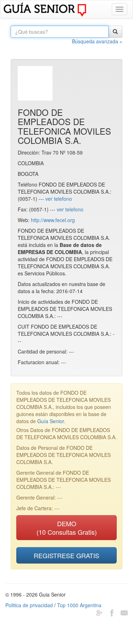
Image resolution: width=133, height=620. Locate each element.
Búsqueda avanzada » (97, 41)
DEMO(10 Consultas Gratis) (67, 528)
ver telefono (58, 198)
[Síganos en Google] (99, 612)
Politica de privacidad (29, 605)
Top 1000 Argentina (79, 605)
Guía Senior (50, 421)
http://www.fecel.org (53, 219)
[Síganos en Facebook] (111, 612)
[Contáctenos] (124, 612)
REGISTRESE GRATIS (66, 555)
